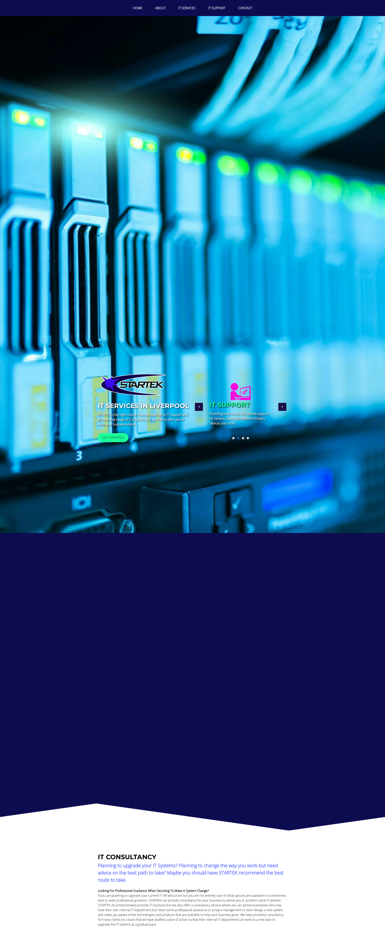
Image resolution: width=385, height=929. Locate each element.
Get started (113, 438)
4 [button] (248, 438)
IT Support (216, 8)
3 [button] (243, 438)
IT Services (187, 8)
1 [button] (233, 438)
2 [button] (238, 438)
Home (137, 8)
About (160, 8)
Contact (245, 8)
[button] (199, 407)
